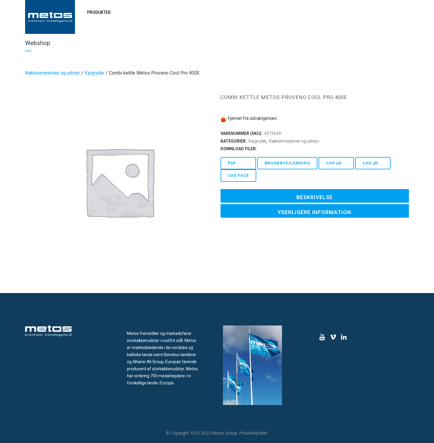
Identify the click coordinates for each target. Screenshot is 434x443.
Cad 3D (370, 163)
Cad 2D (334, 163)
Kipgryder (94, 73)
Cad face (238, 175)
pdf (232, 163)
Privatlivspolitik (253, 433)
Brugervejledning (287, 163)
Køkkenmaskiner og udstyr (52, 73)
